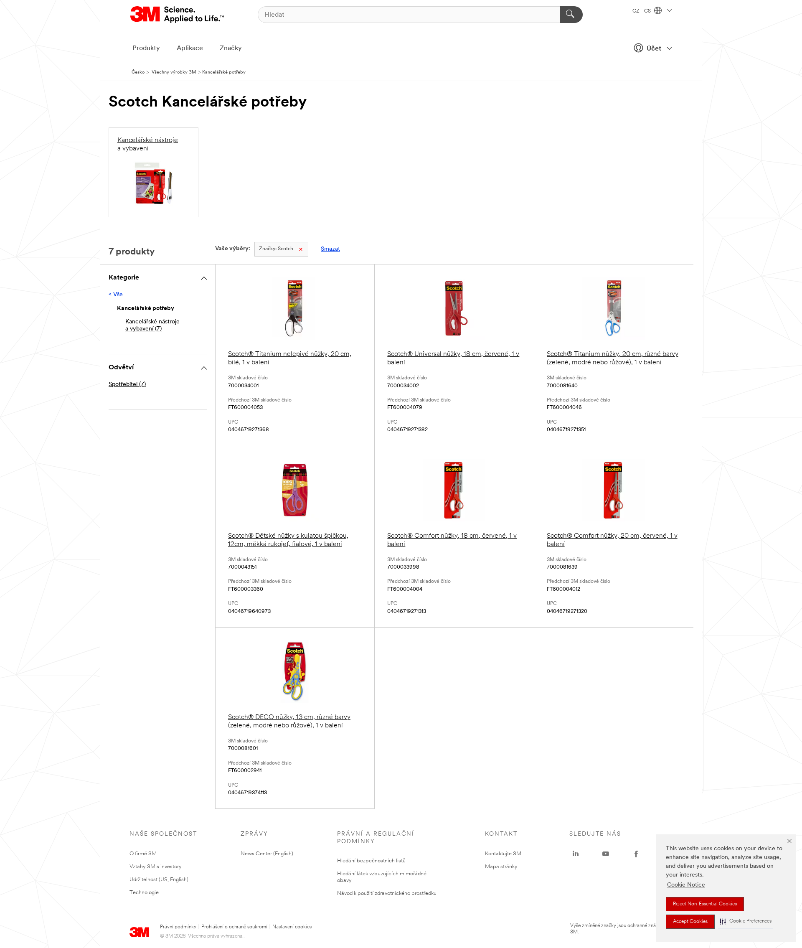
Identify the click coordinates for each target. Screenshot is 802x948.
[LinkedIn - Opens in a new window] (575, 854)
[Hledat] (571, 14)
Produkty (146, 48)
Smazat (330, 249)
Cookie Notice (686, 885)
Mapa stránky (501, 866)
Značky (231, 48)
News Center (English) (267, 854)
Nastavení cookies (292, 927)
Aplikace (190, 48)
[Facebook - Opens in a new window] (636, 854)
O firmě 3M (143, 854)
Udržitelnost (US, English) (158, 879)
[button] (745, 921)
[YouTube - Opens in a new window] (605, 854)
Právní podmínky (178, 927)
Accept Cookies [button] (690, 921)
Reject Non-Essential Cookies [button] (705, 904)
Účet (654, 49)
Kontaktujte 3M (503, 854)
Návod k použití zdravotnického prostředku (387, 893)
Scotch (276, 249)
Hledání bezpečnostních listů (371, 861)
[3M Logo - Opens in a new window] (177, 14)
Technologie (144, 892)
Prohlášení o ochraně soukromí (234, 927)
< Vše (116, 295)
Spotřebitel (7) (127, 384)
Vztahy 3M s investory (155, 866)
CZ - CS (642, 11)
